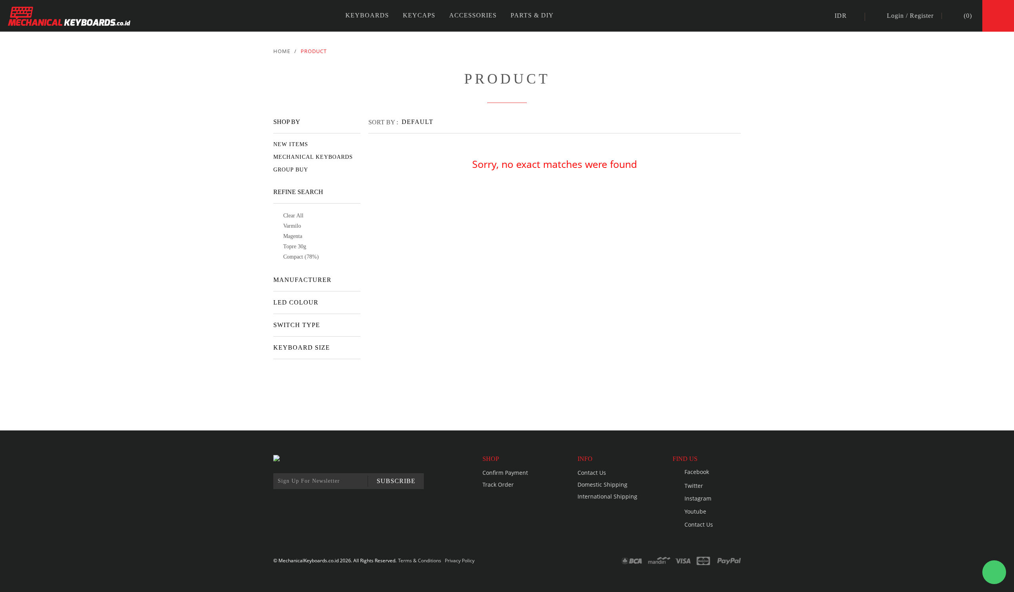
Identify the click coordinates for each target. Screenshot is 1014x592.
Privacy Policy (460, 560)
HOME (281, 51)
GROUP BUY (290, 170)
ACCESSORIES (473, 15)
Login (895, 16)
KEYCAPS (419, 15)
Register (922, 16)
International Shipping (607, 496)
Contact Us (592, 472)
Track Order (498, 484)
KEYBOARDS (367, 15)
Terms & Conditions (419, 560)
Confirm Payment (505, 472)
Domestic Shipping (602, 484)
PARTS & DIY (532, 15)
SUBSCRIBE (396, 481)
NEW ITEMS (290, 144)
